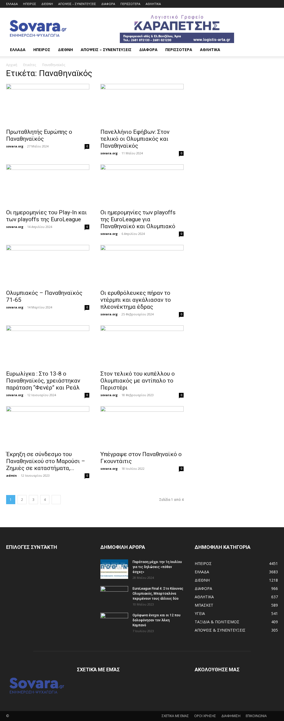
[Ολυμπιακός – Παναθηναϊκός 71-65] (47, 265)
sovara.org (14, 146)
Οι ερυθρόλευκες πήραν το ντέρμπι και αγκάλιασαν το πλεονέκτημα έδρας (135, 300)
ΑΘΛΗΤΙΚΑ (153, 4)
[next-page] (56, 499)
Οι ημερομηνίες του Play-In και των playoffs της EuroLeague (46, 216)
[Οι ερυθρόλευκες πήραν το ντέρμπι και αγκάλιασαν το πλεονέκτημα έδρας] (142, 265)
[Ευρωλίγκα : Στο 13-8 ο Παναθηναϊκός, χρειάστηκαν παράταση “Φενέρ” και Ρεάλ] (47, 345)
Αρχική (11, 64)
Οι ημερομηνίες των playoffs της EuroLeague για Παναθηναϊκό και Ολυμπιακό (138, 219)
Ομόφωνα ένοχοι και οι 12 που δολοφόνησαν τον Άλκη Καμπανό (157, 620)
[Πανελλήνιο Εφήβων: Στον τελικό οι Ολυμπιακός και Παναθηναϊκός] (142, 104)
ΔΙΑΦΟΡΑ (108, 4)
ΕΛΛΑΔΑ (12, 4)
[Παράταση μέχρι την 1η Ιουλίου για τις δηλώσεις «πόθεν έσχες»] (114, 569)
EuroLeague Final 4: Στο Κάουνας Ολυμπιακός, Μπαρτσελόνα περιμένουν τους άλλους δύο (158, 594)
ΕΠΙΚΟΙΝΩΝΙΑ (256, 716)
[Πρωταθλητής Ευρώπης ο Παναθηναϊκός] (47, 104)
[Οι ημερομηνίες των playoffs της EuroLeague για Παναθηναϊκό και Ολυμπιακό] (142, 184)
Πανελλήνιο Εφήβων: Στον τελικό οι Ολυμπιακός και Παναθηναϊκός (134, 139)
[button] (271, 50)
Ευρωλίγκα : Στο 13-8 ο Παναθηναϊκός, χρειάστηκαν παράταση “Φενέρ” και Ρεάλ (43, 380)
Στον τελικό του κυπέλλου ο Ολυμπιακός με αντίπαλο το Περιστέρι (137, 380)
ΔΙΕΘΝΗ (47, 4)
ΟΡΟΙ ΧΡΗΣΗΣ (205, 716)
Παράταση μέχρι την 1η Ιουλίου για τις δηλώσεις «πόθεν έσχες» (157, 567)
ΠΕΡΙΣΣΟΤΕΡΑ (130, 4)
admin (11, 475)
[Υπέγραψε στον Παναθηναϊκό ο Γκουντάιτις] (142, 426)
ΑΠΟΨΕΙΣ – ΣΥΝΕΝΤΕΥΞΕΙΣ (77, 4)
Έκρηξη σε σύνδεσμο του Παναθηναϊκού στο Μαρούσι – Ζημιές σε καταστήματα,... (45, 461)
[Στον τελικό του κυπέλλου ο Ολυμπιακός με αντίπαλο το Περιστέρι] (142, 345)
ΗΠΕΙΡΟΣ (29, 4)
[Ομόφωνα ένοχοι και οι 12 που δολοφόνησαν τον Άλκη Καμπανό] (114, 622)
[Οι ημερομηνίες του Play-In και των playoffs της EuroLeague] (47, 184)
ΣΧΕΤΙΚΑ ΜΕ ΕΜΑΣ (175, 716)
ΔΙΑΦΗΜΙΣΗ (230, 716)
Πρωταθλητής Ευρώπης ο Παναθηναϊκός (39, 135)
